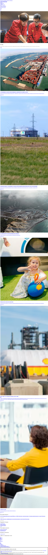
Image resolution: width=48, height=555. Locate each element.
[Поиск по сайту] (24, 9)
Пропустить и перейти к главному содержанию (6, 0)
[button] (24, 4)
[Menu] (24, 10)
